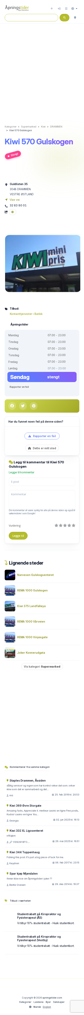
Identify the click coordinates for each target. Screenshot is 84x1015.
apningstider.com (52, 997)
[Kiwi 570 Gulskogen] (43, 263)
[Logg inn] (59, 8)
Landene (39, 1002)
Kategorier (25, 1002)
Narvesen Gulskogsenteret (35, 575)
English (47, 1006)
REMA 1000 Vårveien (31, 621)
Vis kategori (42, 666)
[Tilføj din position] (75, 17)
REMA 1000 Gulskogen (32, 590)
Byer (48, 1002)
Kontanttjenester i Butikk (26, 313)
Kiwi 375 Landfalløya (31, 606)
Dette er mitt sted (44, 448)
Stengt (14, 154)
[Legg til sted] (51, 8)
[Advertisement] (42, 70)
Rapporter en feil (19, 386)
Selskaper (59, 1002)
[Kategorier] (66, 8)
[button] (74, 8)
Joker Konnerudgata (31, 652)
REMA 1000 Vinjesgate (32, 637)
